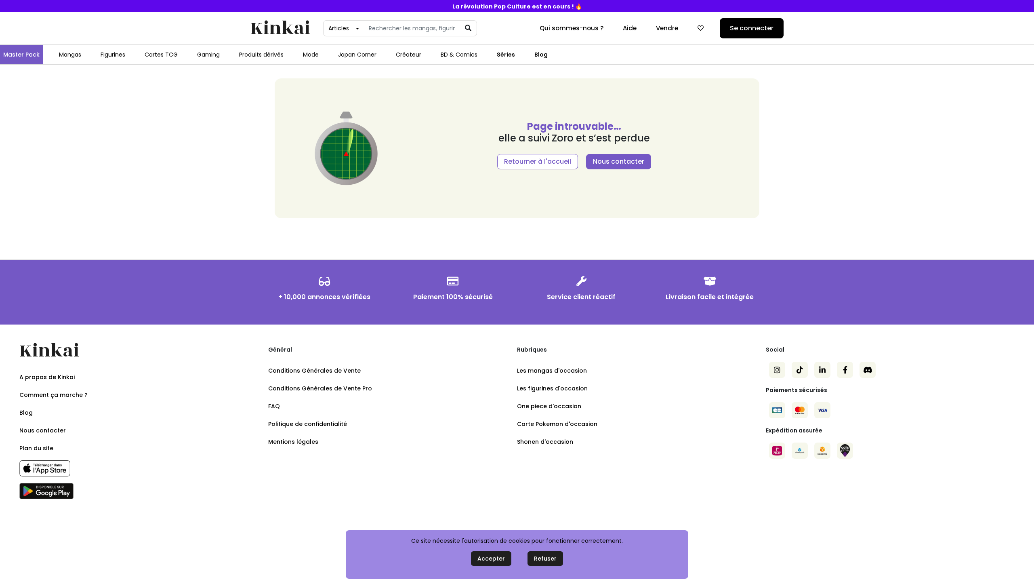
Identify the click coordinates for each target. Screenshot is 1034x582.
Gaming (208, 55)
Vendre (667, 28)
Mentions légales (293, 442)
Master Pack (21, 55)
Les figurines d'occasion (552, 388)
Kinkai (280, 28)
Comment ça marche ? (53, 395)
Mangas (70, 55)
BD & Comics (459, 55)
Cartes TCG (161, 55)
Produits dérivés (261, 55)
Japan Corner (357, 55)
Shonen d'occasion (545, 442)
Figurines (113, 55)
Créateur (408, 55)
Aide (630, 28)
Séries (506, 55)
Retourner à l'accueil (537, 161)
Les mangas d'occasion (552, 371)
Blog (541, 55)
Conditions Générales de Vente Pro (320, 388)
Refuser (545, 559)
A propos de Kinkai (47, 377)
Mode (311, 55)
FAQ (274, 406)
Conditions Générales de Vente (314, 371)
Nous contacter (618, 161)
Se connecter (751, 28)
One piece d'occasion (549, 406)
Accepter (491, 559)
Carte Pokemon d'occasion (557, 424)
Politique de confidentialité (307, 424)
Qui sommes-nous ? (571, 28)
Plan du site (36, 448)
